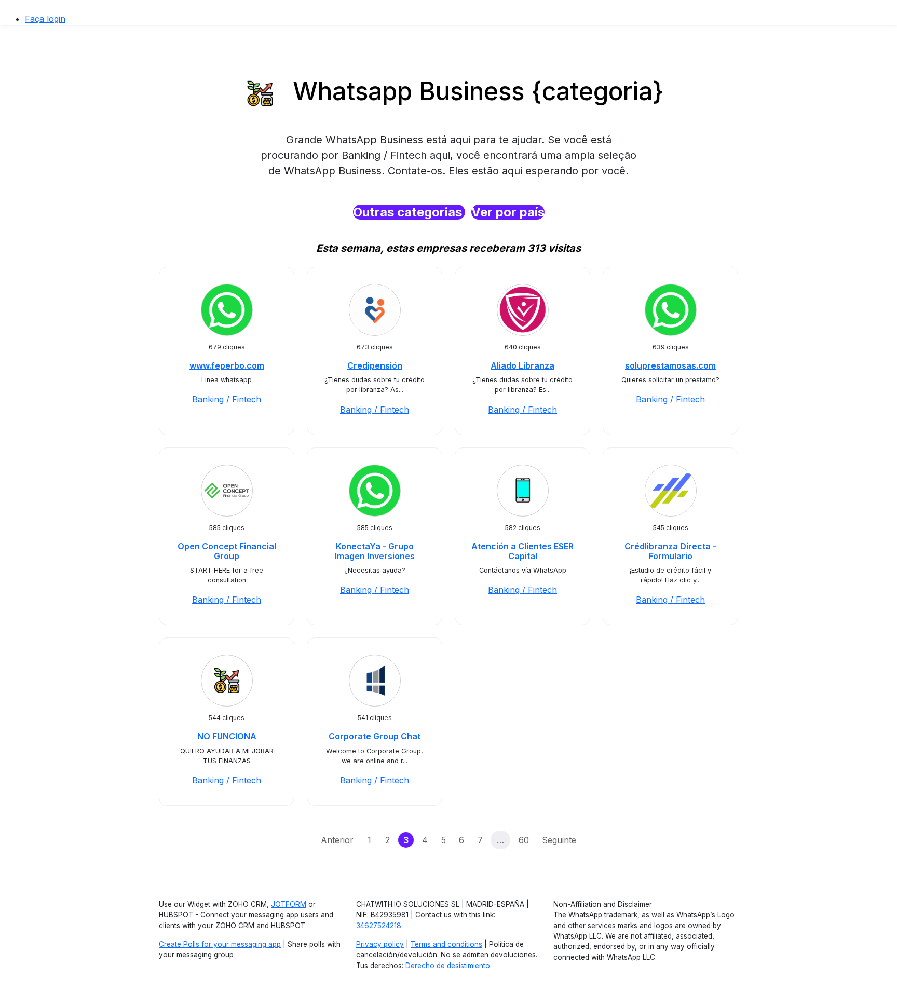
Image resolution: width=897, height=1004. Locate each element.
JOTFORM (288, 904)
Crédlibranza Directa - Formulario (670, 551)
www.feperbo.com (226, 365)
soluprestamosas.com (670, 365)
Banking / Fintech (226, 399)
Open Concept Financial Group (227, 551)
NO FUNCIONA (226, 736)
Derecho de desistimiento (447, 965)
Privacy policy (380, 944)
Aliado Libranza (522, 365)
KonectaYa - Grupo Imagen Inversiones (375, 551)
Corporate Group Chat (374, 736)
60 (524, 840)
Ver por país (508, 212)
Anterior (337, 840)
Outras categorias (409, 212)
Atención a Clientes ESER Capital (522, 551)
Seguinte (559, 840)
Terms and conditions (446, 944)
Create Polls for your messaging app (220, 944)
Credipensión (374, 365)
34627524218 (378, 925)
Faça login (45, 18)
